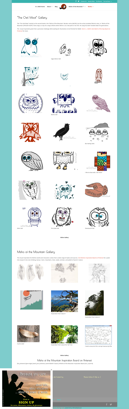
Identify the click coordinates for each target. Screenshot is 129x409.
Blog (56, 6)
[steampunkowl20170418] (98, 217)
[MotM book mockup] (30, 300)
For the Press (107, 1)
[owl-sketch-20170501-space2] (30, 217)
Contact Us (84, 1)
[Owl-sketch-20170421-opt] (30, 133)
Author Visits (91, 1)
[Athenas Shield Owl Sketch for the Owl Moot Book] (30, 104)
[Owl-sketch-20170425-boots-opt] (64, 161)
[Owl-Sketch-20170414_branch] (30, 77)
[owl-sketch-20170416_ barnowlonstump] (98, 77)
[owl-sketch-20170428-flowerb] (30, 190)
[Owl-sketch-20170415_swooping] (64, 77)
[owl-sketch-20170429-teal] (64, 190)
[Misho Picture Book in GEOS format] (98, 335)
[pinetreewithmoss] (64, 334)
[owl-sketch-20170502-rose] (64, 217)
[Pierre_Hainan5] (98, 303)
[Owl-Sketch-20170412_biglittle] (64, 48)
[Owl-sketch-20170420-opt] (98, 104)
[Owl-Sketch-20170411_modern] (30, 48)
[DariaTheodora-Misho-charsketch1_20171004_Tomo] (64, 273)
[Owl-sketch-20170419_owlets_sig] (64, 104)
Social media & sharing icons (56, 408)
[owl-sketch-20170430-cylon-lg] (98, 190)
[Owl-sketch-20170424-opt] (30, 161)
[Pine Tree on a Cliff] (64, 301)
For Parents (99, 1)
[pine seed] (30, 334)
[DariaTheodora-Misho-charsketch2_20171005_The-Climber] (98, 273)
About (49, 6)
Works (90, 6)
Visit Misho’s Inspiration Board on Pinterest (90, 258)
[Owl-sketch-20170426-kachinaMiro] (98, 161)
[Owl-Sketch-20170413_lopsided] (98, 48)
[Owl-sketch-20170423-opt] (98, 133)
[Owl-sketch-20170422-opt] (64, 133)
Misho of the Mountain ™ (76, 6)
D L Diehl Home (40, 6)
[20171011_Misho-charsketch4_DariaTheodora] (30, 273)
